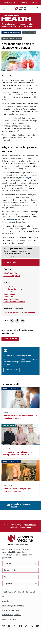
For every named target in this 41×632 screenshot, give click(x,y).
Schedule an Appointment (20, 527)
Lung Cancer (8, 286)
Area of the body (29, 33)
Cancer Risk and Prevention (14, 302)
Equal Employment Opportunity (13, 606)
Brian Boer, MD (26, 178)
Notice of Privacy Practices (11, 615)
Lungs (19, 38)
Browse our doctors (11, 312)
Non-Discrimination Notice (11, 610)
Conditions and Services (11, 33)
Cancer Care (10, 297)
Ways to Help (8, 584)
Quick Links (8, 563)
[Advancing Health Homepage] (20, 18)
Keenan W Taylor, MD (11, 276)
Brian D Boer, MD (10, 273)
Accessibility (6, 601)
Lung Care (10, 292)
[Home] (20, 9)
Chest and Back (8, 38)
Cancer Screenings (11, 299)
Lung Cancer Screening (12, 289)
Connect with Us (10, 570)
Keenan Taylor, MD (13, 219)
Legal (4, 596)
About (6, 577)
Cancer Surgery (10, 294)
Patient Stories (8, 425)
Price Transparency (9, 619)
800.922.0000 (29, 312)
